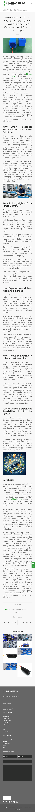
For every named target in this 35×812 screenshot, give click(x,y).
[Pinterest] (11, 801)
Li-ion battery (16, 499)
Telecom (5, 741)
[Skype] (14, 801)
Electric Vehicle (6, 743)
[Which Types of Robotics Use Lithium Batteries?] (10, 655)
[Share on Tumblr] (19, 622)
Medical (4, 745)
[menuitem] (27, 3)
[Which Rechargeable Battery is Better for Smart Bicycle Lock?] (25, 644)
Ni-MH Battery (6, 722)
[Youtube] (16, 801)
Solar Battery (5, 731)
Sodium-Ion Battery (7, 724)
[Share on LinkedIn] (16, 622)
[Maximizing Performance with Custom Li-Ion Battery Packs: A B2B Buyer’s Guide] (25, 637)
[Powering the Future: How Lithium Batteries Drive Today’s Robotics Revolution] (25, 670)
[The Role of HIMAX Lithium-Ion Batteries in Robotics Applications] (10, 644)
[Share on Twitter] (8, 622)
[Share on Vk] (23, 622)
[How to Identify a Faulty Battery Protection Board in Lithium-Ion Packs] (25, 651)
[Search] (27, 3)
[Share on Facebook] (4, 622)
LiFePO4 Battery (6, 716)
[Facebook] (4, 801)
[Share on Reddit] (27, 622)
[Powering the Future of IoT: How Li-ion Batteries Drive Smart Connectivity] (10, 666)
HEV (4, 747)
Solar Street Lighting (7, 739)
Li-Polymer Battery (7, 720)
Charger (4, 727)
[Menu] (31, 3)
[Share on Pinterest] (12, 622)
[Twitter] (6, 801)
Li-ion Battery (6, 718)
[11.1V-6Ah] (17, 45)
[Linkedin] (9, 801)
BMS (4, 729)
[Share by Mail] (30, 622)
